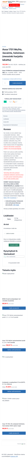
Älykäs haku (14, 5)
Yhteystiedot (5, 8)
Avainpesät (13, 108)
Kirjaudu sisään (14, 245)
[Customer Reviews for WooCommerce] (23, 443)
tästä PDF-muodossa (10, 197)
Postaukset (17, 7)
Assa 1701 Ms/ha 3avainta (7, 111)
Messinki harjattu (17, 111)
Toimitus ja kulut (12, 8)
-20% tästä (16, 205)
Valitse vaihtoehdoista (14, 350)
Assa (4, 46)
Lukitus (18, 108)
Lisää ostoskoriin (17, 83)
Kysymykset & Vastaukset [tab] (10, 125)
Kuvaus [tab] (5, 116)
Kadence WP (14, 456)
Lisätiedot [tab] (6, 119)
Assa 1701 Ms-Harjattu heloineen (18, 110)
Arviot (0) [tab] (6, 122)
